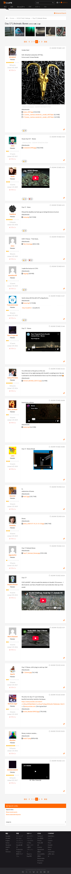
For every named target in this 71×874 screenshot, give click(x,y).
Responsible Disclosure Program (40, 861)
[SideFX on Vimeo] (41, 872)
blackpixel (12, 57)
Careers (50, 840)
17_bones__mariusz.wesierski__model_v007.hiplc (38, 114)
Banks (13, 176)
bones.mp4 (26, 427)
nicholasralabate (12, 770)
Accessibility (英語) (41, 855)
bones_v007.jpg (28, 112)
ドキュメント (30, 850)
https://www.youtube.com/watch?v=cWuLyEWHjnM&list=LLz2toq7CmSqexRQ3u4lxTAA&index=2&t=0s (43, 704)
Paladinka (12, 525)
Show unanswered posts (13, 814)
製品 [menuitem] (5, 6)
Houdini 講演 (19, 846)
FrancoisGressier (12, 305)
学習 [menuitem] (30, 6)
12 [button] (41, 38)
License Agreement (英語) (40, 849)
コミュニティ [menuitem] (21, 6)
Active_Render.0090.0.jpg (31, 711)
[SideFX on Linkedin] (48, 872)
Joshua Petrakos (12, 378)
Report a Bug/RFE (29, 855)
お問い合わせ (51, 855)
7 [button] (35, 38)
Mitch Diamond (12, 636)
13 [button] (43, 38)
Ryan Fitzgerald (12, 335)
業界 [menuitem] (12, 6)
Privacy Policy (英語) (40, 843)
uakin (12, 456)
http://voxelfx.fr (27, 308)
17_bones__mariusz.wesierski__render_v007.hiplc (38, 117)
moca (12, 246)
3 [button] (29, 38)
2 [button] (28, 38)
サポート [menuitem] (37, 6)
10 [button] (39, 38)
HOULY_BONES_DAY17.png (32, 381)
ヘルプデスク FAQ (30, 842)
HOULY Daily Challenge (23, 18)
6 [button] (33, 38)
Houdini (8, 836)
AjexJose (12, 496)
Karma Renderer (8, 844)
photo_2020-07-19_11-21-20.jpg (33, 523)
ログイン (65, 2)
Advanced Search (60, 13)
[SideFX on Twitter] (26, 872)
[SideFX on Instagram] (30, 872)
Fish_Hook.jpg (27, 244)
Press (49, 843)
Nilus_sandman (12, 409)
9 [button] (37, 38)
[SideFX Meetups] (37, 872)
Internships (51, 851)
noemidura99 (12, 275)
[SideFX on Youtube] (44, 872)
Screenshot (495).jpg (29, 148)
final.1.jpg (26, 496)
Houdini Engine (8, 839)
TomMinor (12, 214)
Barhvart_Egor (12, 704)
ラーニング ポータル (19, 837)
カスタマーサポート (30, 837)
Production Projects (19, 850)
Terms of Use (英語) (40, 837)
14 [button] (44, 38)
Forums (12, 18)
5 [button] (32, 38)
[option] (10, 31)
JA (59, 2)
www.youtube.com (29, 706)
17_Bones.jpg (27, 672)
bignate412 (12, 555)
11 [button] (40, 38)
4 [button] (30, 38)
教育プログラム (19, 855)
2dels (12, 146)
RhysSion (12, 740)
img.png (25, 273)
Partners (8, 851)
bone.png (26, 217)
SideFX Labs (8, 848)
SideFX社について (51, 837)
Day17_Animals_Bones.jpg (31, 553)
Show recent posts (11, 812)
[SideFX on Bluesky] (34, 872)
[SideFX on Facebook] (23, 872)
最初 (25, 42)
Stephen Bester (12, 584)
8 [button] (36, 38)
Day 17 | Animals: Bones (40, 18)
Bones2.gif (26, 303)
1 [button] (26, 38)
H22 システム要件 (30, 846)
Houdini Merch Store (50, 847)
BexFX (12, 674)
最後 (45, 42)
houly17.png (27, 738)
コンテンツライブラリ (19, 842)
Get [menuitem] (45, 6)
